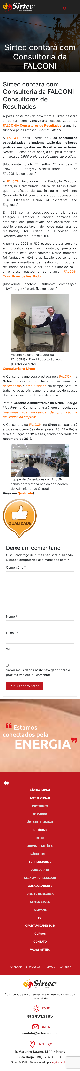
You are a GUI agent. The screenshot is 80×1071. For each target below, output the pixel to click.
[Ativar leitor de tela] (6, 783)
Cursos (40, 933)
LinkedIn (49, 967)
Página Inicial (40, 790)
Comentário (16, 567)
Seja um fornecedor (40, 877)
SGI (40, 917)
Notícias (40, 830)
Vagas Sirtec (40, 949)
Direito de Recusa (40, 893)
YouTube (65, 967)
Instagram (33, 967)
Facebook (15, 967)
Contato (40, 941)
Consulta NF (40, 869)
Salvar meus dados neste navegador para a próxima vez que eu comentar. (38, 672)
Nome (11, 616)
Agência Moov (60, 1062)
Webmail (40, 909)
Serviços (40, 814)
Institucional (40, 798)
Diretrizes (40, 806)
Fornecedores (40, 861)
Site (9, 649)
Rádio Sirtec (40, 853)
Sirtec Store (40, 901)
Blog (40, 838)
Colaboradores (40, 885)
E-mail (12, 633)
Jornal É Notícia (40, 846)
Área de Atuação (40, 822)
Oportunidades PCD (40, 925)
